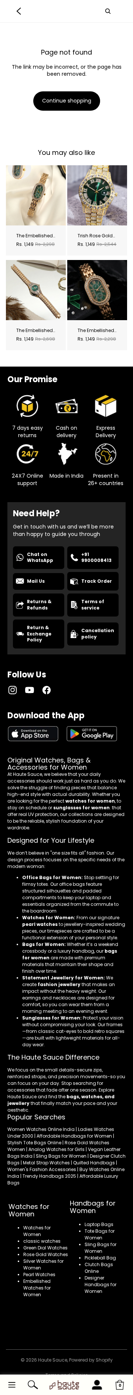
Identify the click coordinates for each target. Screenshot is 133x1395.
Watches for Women (37, 1231)
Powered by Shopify (91, 1360)
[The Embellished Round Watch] (36, 290)
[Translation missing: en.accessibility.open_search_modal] (108, 11)
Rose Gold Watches (45, 1254)
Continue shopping (66, 100)
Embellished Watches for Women (37, 1288)
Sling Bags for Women (100, 1247)
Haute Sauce (52, 1360)
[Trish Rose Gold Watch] (97, 195)
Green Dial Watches (45, 1248)
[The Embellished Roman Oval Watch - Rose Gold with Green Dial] (97, 290)
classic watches (42, 1241)
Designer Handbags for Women (100, 1284)
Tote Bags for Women (100, 1234)
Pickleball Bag (100, 1258)
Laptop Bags (99, 1224)
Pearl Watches (39, 1274)
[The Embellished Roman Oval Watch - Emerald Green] (36, 195)
